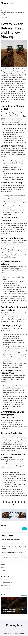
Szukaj (3, 526)
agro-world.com (5, 580)
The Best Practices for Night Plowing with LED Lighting (14, 547)
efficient (12, 19)
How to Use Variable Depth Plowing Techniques (14, 557)
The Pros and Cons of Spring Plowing (12, 539)
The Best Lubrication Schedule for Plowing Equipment (13, 553)
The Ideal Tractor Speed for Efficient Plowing (13, 543)
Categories (4, 567)
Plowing (3, 570)
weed (18, 19)
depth (7, 19)
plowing (4, 604)
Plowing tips (7, 3)
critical (4, 19)
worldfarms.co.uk (5, 585)
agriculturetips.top (6, 588)
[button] (21, 595)
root (16, 19)
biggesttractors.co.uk (6, 582)
